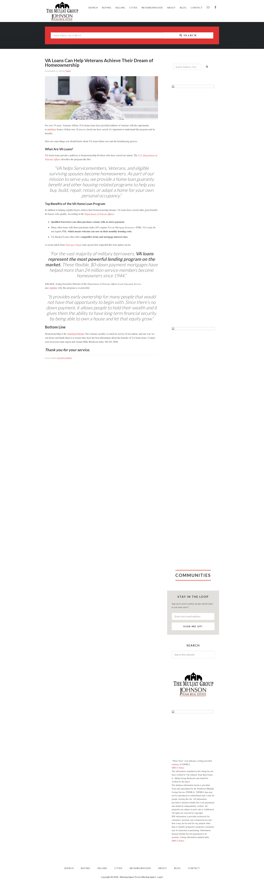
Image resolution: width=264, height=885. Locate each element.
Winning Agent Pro (129, 877)
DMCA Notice (178, 767)
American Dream (75, 333)
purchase (52, 129)
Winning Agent (148, 877)
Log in (160, 877)
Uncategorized (64, 358)
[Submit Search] (207, 67)
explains (53, 287)
